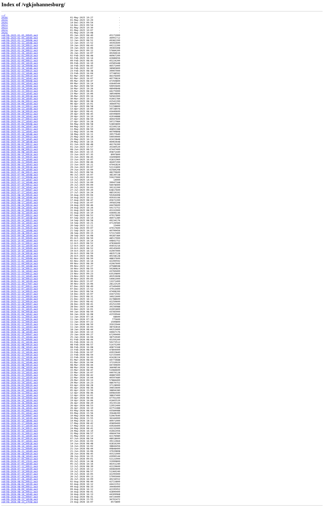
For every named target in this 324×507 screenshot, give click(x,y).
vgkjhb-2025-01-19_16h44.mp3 (19, 48)
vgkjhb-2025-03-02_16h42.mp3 (19, 78)
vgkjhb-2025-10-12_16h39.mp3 (19, 245)
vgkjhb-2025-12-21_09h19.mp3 (19, 296)
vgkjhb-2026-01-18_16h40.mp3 (19, 332)
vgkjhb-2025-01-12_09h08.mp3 (19, 40)
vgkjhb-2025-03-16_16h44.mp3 (19, 88)
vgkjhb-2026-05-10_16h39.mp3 (19, 418)
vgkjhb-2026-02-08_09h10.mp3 (19, 344)
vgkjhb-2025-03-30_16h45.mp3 (19, 98)
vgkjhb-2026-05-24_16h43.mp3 (19, 431)
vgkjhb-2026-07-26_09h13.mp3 (19, 476)
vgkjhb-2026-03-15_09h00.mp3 (19, 370)
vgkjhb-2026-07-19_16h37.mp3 (19, 474)
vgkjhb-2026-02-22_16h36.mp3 (19, 357)
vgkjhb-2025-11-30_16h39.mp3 (19, 281)
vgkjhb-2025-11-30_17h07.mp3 (19, 283)
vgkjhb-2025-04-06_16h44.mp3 (19, 103)
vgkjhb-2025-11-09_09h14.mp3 (19, 263)
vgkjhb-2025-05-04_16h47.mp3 (19, 126)
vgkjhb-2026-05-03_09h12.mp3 (19, 410)
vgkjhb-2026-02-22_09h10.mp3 (19, 354)
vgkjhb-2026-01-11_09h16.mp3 (19, 319)
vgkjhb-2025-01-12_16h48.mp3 (19, 43)
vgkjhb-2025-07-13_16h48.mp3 (19, 182)
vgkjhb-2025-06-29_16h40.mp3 (19, 169)
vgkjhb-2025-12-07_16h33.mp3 (19, 289)
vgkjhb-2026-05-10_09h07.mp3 (19, 415)
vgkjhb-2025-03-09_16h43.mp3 (19, 83)
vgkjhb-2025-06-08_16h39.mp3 (19, 152)
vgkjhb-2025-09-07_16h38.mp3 (19, 218)
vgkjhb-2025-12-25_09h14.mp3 (19, 301)
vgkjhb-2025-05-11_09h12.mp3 (19, 129)
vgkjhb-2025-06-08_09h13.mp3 (19, 149)
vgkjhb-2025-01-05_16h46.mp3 (19, 38)
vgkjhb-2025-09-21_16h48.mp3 (19, 230)
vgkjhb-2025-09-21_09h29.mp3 (19, 228)
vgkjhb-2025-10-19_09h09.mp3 (19, 248)
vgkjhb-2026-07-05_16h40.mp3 (19, 464)
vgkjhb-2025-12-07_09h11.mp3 (19, 286)
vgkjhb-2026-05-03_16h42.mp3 (19, 413)
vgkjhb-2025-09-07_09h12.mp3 (19, 215)
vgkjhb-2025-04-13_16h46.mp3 (19, 109)
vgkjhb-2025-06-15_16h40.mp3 (19, 159)
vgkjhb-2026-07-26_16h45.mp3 (19, 479)
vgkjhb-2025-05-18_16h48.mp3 (19, 134)
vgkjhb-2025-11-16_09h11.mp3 (19, 268)
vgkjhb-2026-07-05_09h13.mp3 (19, 458)
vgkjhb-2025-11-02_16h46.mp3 (19, 261)
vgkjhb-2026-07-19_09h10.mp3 (19, 471)
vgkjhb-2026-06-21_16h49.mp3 (19, 451)
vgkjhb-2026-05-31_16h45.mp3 (19, 436)
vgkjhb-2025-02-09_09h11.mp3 (19, 60)
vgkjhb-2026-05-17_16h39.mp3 (19, 426)
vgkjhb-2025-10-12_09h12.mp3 (19, 243)
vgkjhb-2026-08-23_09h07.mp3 (19, 497)
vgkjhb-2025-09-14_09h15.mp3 (19, 220)
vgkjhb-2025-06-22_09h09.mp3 (19, 162)
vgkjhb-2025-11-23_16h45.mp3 (19, 276)
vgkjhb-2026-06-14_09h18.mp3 (19, 443)
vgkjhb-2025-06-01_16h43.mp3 (19, 147)
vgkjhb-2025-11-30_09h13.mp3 (19, 278)
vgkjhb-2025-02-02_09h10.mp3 (19, 55)
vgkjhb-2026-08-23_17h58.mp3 (19, 502)
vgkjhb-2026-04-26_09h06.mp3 (19, 403)
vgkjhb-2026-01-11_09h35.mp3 (19, 324)
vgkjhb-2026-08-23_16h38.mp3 (19, 499)
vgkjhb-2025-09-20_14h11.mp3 (19, 225)
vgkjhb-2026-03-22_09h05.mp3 (19, 375)
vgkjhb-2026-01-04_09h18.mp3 (19, 311)
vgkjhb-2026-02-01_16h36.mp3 (19, 342)
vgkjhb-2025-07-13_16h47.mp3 (19, 180)
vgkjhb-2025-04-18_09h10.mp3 (19, 111)
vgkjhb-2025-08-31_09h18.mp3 (19, 210)
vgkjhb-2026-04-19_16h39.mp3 (19, 400)
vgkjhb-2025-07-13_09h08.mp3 (19, 177)
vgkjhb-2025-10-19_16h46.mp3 (19, 251)
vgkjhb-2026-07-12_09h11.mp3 (19, 466)
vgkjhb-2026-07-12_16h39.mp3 (19, 469)
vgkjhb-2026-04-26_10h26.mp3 (19, 405)
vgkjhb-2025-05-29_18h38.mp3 (19, 141)
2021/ (4, 25)
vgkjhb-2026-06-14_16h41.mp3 (19, 446)
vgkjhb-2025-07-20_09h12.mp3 (19, 185)
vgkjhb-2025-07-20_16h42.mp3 (19, 187)
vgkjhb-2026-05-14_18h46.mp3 (19, 420)
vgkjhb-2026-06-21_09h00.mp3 (19, 448)
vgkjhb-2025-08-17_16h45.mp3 (19, 202)
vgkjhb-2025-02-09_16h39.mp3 (19, 63)
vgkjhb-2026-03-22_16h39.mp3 (19, 377)
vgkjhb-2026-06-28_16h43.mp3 (19, 456)
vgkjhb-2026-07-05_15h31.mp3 (19, 461)
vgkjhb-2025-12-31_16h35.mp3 (19, 309)
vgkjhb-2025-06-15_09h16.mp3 (19, 154)
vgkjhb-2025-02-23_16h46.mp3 (19, 73)
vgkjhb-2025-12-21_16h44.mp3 (19, 299)
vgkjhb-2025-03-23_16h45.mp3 (19, 93)
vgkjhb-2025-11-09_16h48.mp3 (19, 266)
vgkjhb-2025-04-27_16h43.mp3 (19, 121)
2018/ (4, 17)
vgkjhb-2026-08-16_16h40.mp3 (19, 494)
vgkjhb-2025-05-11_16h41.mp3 (19, 131)
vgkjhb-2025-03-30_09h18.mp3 (19, 96)
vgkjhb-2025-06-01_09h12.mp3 (19, 144)
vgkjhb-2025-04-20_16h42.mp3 (19, 116)
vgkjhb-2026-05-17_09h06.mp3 (19, 423)
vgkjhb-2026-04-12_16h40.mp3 (19, 395)
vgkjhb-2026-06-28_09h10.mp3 (19, 453)
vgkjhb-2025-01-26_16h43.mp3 (19, 53)
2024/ (4, 32)
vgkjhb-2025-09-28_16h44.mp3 (19, 235)
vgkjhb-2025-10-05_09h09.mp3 (19, 238)
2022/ (4, 27)
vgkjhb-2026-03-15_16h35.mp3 (19, 372)
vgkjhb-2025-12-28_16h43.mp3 (19, 306)
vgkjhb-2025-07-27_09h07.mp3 (19, 190)
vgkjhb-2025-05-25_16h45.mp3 (19, 139)
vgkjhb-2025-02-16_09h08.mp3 (19, 65)
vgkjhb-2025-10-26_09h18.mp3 (19, 253)
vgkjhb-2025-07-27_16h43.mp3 (19, 192)
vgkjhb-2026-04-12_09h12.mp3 (19, 393)
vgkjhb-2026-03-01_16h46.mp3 (19, 362)
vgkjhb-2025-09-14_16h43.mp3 (19, 223)
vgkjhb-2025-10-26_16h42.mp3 (19, 256)
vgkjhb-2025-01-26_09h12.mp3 (19, 50)
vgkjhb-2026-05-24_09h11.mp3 (19, 428)
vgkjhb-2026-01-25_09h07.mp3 (19, 334)
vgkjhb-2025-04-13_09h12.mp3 (19, 106)
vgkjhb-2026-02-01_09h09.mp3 (19, 339)
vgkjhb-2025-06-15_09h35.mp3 (19, 157)
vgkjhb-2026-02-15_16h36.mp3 (19, 352)
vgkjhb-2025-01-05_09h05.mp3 (19, 35)
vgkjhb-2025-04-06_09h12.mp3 (19, 101)
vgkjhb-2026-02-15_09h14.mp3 (19, 349)
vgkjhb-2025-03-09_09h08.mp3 (19, 81)
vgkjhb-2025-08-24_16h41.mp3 (19, 207)
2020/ (4, 22)
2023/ (4, 30)
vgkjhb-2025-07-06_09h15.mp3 (19, 172)
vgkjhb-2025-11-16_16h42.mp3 (19, 271)
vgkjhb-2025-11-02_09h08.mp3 (19, 258)
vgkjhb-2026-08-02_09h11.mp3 (19, 481)
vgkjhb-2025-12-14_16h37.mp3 (19, 294)
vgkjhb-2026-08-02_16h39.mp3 (19, 484)
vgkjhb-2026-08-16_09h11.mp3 (19, 491)
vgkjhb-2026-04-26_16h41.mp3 (19, 408)
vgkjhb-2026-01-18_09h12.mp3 (19, 329)
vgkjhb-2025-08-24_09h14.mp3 (19, 205)
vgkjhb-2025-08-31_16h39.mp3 (19, 212)
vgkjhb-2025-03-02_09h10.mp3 (19, 76)
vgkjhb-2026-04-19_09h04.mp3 (19, 398)
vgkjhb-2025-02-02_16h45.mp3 (19, 58)
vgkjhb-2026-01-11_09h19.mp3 (19, 322)
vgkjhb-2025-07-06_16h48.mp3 (19, 174)
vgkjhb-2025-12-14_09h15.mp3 (19, 291)
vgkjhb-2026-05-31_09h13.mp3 (19, 433)
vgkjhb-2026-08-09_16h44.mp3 (19, 489)
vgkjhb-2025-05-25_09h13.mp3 (19, 136)
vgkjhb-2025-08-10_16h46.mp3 (19, 197)
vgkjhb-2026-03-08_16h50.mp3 (19, 367)
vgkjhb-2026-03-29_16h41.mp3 (19, 382)
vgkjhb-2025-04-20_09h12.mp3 (19, 114)
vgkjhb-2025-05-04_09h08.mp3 (19, 124)
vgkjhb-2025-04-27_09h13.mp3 (19, 119)
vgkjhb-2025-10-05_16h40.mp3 (19, 240)
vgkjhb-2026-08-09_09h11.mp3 (19, 486)
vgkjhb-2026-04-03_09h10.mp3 (19, 385)
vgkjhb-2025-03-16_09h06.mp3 (19, 86)
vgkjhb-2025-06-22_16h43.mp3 (19, 164)
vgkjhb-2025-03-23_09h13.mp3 (19, 91)
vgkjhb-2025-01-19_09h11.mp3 (19, 45)
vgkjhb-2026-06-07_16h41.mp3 (19, 441)
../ (3, 15)
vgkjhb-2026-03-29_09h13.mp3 (19, 380)
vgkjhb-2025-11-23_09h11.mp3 (19, 273)
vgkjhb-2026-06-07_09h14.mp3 (19, 438)
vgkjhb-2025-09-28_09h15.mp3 (19, 233)
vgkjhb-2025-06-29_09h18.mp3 (19, 167)
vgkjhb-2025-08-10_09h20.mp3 (19, 195)
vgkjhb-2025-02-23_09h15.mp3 (19, 70)
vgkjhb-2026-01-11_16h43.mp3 (19, 327)
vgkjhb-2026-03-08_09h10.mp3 (19, 365)
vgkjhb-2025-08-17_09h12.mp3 (19, 200)
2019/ (4, 20)
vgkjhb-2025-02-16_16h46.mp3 (19, 68)
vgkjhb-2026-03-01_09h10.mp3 (19, 360)
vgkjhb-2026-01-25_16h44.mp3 (19, 337)
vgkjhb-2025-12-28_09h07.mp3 (19, 304)
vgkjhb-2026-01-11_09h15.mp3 (19, 316)
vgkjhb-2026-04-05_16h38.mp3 (19, 390)
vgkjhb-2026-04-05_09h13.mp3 (19, 387)
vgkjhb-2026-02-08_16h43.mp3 (19, 347)
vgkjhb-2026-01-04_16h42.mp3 (19, 314)
